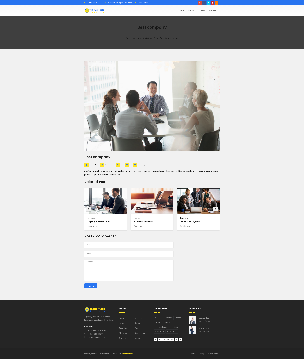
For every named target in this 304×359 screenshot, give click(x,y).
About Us (123, 333)
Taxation (123, 328)
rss (216, 3)
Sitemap (201, 353)
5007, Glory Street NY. (97, 330)
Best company (97, 156)
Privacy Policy (213, 353)
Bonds (137, 323)
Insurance (159, 331)
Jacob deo (204, 328)
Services (138, 318)
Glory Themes (127, 353)
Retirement (172, 331)
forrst (176, 339)
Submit (91, 286)
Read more (92, 226)
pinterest (212, 3)
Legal (192, 353)
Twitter (208, 3)
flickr (172, 339)
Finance (166, 322)
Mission (138, 338)
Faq (136, 328)
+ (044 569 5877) (95, 334)
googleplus (200, 3)
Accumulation (161, 327)
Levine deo (204, 318)
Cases (178, 318)
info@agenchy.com (96, 337)
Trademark (192, 11)
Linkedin (164, 339)
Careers (122, 338)
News (121, 323)
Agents (158, 318)
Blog (203, 11)
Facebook (204, 3)
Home (181, 11)
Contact (213, 11)
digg (168, 339)
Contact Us (140, 333)
